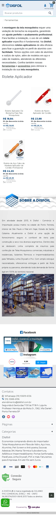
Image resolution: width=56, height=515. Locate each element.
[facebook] (4, 417)
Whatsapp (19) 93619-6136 (18, 396)
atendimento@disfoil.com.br (16, 402)
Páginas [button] (7, 424)
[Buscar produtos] (50, 13)
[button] (45, 6)
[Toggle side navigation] (3, 5)
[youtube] (9, 417)
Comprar (15, 134)
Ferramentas (11, 20)
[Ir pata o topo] (51, 495)
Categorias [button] (9, 431)
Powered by (21, 507)
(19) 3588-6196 (12, 399)
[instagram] (13, 417)
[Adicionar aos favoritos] (6, 88)
